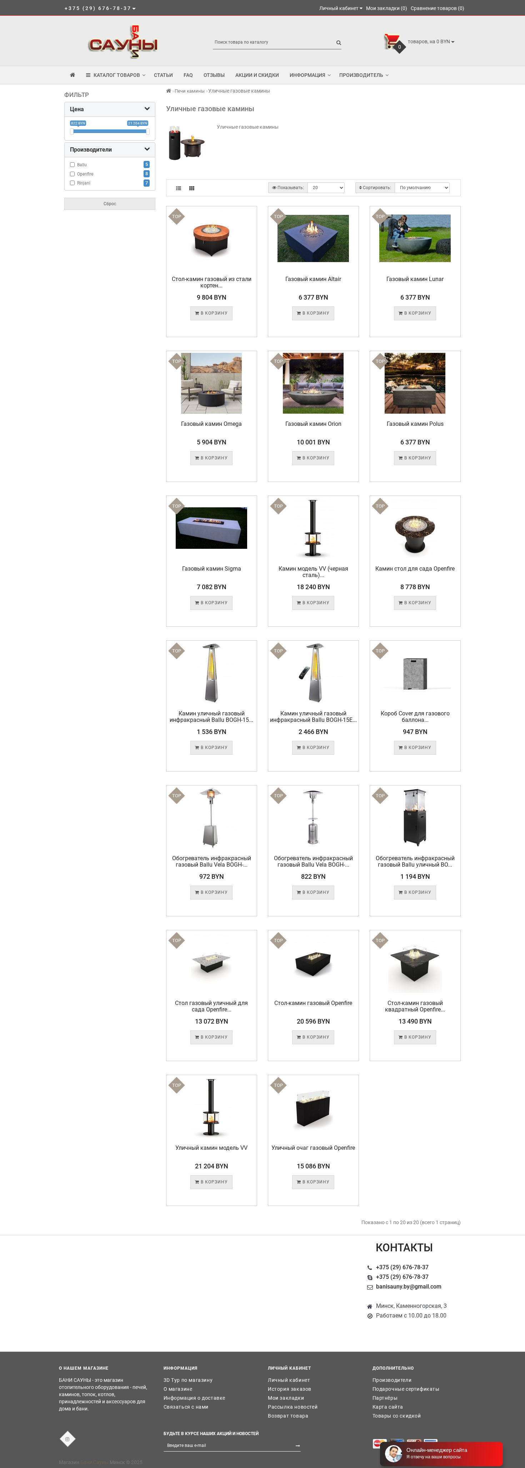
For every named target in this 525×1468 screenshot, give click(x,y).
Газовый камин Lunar (415, 279)
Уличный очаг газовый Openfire (313, 1147)
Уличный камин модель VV (211, 1147)
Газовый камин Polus (415, 423)
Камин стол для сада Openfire (415, 568)
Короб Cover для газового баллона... (415, 716)
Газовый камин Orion (313, 423)
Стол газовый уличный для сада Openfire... (211, 1006)
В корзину (213, 313)
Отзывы (214, 75)
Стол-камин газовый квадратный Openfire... (415, 1006)
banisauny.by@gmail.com (408, 1286)
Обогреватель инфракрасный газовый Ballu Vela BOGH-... (211, 861)
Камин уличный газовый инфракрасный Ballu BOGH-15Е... (313, 716)
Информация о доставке (195, 1398)
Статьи (163, 75)
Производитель (361, 75)
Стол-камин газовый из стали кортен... (211, 282)
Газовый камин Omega (211, 423)
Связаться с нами (186, 1407)
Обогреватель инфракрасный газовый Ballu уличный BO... (415, 861)
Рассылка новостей (293, 1407)
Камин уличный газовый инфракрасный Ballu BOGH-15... (211, 716)
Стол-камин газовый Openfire (313, 1003)
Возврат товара (288, 1416)
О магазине (178, 1389)
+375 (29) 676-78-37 (402, 1267)
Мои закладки (286, 1398)
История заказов (289, 1389)
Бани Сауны (94, 1462)
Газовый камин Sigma (211, 568)
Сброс (110, 203)
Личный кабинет (289, 1380)
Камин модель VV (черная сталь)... (313, 571)
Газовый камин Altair (313, 279)
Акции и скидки (257, 75)
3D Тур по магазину (188, 1380)
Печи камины (190, 91)
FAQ (188, 75)
